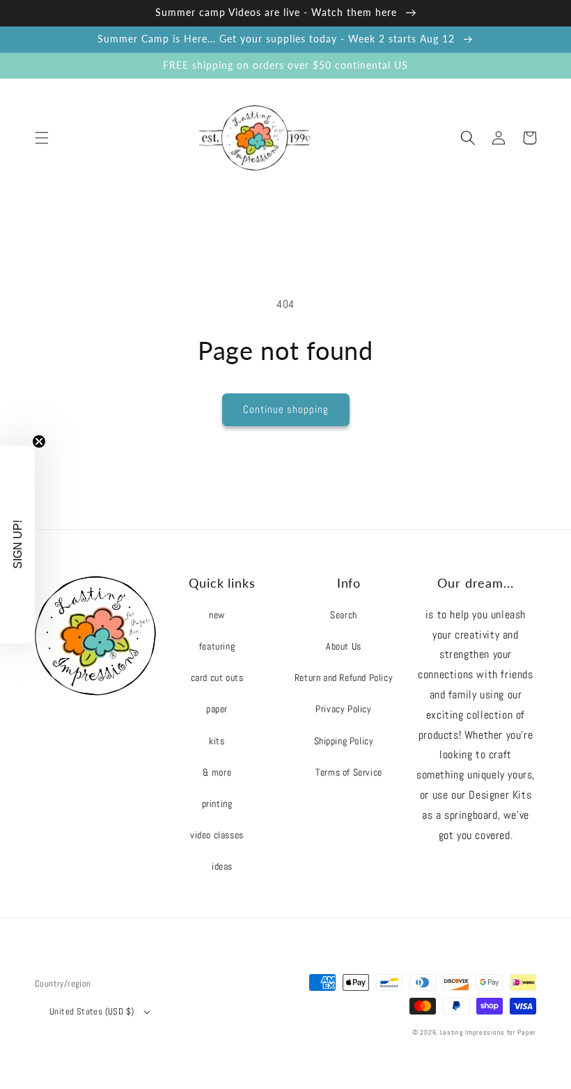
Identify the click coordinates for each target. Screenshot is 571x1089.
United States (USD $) (91, 1011)
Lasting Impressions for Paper (488, 1032)
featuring (217, 646)
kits (216, 741)
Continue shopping (286, 409)
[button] (41, 138)
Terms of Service (348, 772)
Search (343, 615)
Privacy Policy (343, 709)
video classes (217, 835)
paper (217, 709)
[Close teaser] (39, 441)
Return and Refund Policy (344, 677)
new (217, 615)
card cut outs (217, 677)
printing (217, 803)
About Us (343, 646)
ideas (222, 866)
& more (217, 772)
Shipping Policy (344, 741)
